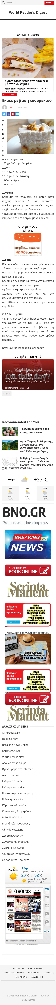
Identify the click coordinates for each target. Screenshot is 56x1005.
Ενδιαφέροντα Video (14, 787)
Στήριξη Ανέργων (12, 835)
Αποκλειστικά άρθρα (14, 763)
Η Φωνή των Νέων (13, 799)
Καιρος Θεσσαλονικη (14, 972)
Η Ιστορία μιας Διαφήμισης (18, 793)
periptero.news (11, 751)
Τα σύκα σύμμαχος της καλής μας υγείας (34, 430)
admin (11, 107)
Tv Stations (21, 976)
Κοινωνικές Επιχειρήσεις (17, 811)
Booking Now (10, 738)
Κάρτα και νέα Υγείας (14, 805)
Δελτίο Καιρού (10, 775)
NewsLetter (37, 976)
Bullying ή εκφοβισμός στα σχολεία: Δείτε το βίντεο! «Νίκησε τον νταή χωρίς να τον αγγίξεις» (27, 462)
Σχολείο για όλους (13, 847)
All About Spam (11, 732)
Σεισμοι (48, 972)
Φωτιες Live (18, 968)
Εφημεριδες (34, 972)
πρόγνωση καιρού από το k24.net (26, 944)
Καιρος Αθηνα (35, 968)
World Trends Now (13, 757)
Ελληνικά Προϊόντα (13, 781)
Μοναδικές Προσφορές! (16, 823)
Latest (7, 393)
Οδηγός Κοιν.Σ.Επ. (12, 829)
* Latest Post (9, 95)
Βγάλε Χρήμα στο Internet (17, 769)
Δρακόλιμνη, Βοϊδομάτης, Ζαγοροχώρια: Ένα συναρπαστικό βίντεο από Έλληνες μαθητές (36, 446)
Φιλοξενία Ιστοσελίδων (16, 854)
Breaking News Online (15, 744)
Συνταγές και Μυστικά (15, 841)
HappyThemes (28, 999)
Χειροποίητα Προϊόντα (15, 860)
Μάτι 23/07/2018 (12, 817)
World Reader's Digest (28, 12)
